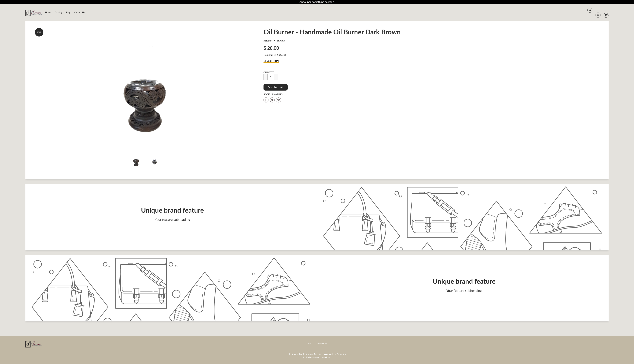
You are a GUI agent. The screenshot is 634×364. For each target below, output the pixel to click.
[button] (276, 87)
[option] (145, 87)
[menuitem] (48, 12)
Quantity (269, 72)
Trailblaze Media (312, 353)
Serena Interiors (274, 40)
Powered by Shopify (334, 353)
